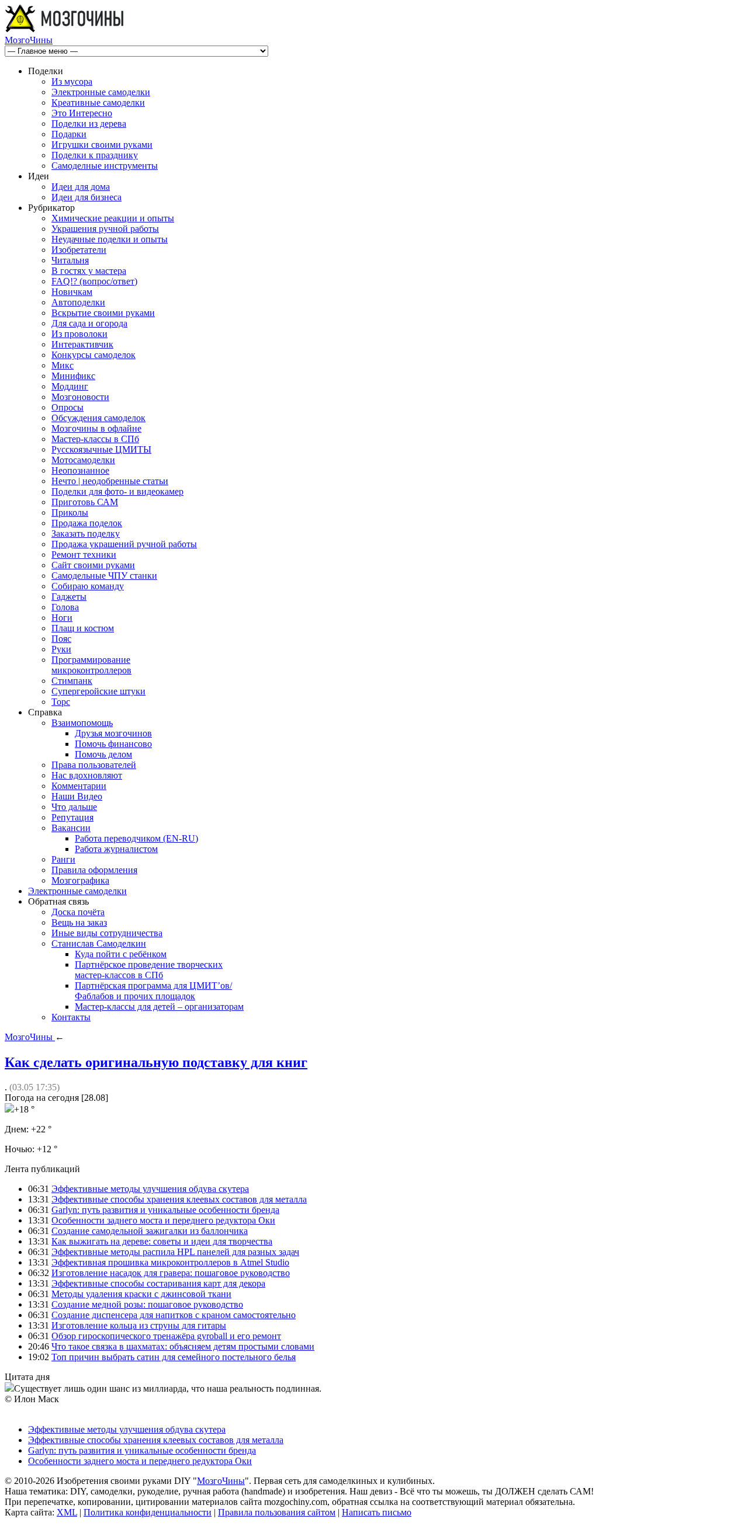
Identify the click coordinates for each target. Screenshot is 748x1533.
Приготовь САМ (84, 502)
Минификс (73, 376)
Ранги (63, 859)
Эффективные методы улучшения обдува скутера (150, 1189)
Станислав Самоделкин (98, 943)
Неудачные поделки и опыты (109, 239)
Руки (61, 649)
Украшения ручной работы (105, 229)
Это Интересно (81, 113)
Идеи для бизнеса (86, 197)
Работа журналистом (116, 849)
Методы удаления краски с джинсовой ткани (141, 1294)
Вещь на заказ (79, 922)
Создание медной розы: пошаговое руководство (147, 1304)
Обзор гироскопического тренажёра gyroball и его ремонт (166, 1336)
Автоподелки (78, 302)
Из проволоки (79, 334)
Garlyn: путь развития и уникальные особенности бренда (165, 1210)
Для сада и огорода (89, 323)
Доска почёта (78, 912)
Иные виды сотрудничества (106, 933)
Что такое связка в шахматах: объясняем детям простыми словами (182, 1346)
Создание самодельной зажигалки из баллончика (149, 1231)
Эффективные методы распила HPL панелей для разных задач (175, 1252)
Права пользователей (93, 765)
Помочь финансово (113, 744)
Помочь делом (103, 754)
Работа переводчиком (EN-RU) (136, 838)
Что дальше (74, 807)
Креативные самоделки (98, 102)
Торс (60, 702)
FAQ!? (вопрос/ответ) (94, 281)
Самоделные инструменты (104, 166)
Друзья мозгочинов (113, 733)
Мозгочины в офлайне (96, 428)
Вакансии (71, 828)
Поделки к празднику (94, 155)
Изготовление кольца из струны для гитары (138, 1325)
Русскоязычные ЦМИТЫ (101, 449)
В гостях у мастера (88, 271)
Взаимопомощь (82, 723)
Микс (62, 365)
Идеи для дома (80, 187)
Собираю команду (87, 586)
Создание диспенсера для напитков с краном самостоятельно (173, 1315)
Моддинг (69, 386)
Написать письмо (376, 1512)
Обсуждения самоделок (98, 418)
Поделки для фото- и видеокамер (117, 491)
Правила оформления (94, 870)
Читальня (70, 260)
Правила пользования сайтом (276, 1512)
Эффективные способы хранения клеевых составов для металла (179, 1199)
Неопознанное (80, 470)
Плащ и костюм (82, 628)
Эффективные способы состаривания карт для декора (158, 1283)
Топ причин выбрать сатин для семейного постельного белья (173, 1357)
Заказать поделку (85, 533)
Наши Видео (76, 796)
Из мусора (71, 81)
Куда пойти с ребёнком (121, 954)
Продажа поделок (86, 523)
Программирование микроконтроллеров (91, 665)
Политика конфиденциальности (148, 1512)
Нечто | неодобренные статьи (109, 481)
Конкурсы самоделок (93, 355)
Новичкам (71, 292)
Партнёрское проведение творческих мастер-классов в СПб (149, 970)
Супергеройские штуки (98, 691)
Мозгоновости (80, 397)
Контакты (71, 1017)
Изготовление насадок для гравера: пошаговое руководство (170, 1273)
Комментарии (78, 786)
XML (67, 1512)
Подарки (68, 134)
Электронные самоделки (100, 92)
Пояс (61, 639)
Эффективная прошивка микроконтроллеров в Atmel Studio (170, 1262)
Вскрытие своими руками (103, 313)
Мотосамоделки (83, 460)
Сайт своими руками (93, 565)
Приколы (69, 512)
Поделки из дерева (88, 123)
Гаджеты (68, 597)
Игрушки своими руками (102, 145)
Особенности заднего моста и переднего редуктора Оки (163, 1220)
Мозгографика (80, 880)
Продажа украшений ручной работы (124, 544)
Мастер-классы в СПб (95, 439)
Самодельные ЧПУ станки (104, 575)
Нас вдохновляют (86, 775)
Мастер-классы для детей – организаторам (159, 1006)
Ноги (61, 618)
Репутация (72, 817)
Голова (65, 607)
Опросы (67, 407)
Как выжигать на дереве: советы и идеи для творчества (161, 1241)
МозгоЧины (29, 40)
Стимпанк (71, 681)
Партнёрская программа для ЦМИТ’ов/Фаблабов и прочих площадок (153, 991)
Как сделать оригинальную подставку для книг (156, 1062)
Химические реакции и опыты (112, 218)
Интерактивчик (82, 344)
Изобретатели (78, 250)
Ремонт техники (83, 554)
